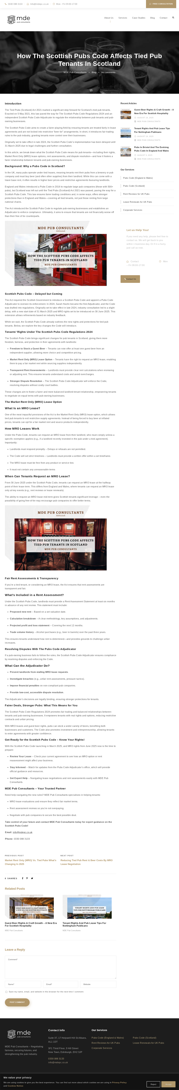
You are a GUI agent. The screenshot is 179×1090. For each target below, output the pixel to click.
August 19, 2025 (145, 118)
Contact (163, 18)
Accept (168, 1084)
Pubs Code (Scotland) (134, 186)
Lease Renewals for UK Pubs (137, 202)
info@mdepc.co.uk (22, 832)
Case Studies (138, 18)
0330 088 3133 (15, 4)
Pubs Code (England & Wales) (138, 178)
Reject (153, 1084)
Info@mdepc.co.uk (39, 4)
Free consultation (163, 4)
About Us (108, 18)
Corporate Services (132, 210)
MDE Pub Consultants (75, 72)
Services (122, 18)
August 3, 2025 (144, 155)
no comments (108, 72)
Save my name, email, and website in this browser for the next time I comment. (46, 992)
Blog (152, 18)
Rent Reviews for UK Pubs (136, 194)
